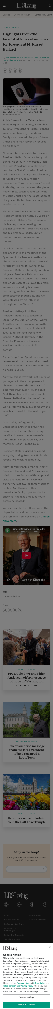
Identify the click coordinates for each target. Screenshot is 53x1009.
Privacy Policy (39, 983)
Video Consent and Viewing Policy (18, 986)
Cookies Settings (26, 997)
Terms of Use (23, 983)
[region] (26, 976)
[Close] (49, 947)
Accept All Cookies (26, 1004)
